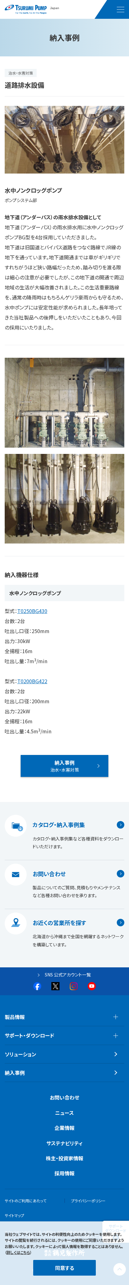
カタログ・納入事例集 (59, 825)
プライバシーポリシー (88, 1200)
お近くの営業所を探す (59, 922)
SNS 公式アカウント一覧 (68, 974)
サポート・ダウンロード (29, 1035)
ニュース (64, 1112)
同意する (64, 1268)
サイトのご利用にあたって (25, 1200)
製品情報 (15, 1017)
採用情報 (64, 1173)
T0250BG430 (32, 611)
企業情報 (64, 1128)
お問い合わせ (49, 873)
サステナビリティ (64, 1143)
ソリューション (20, 1054)
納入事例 (64, 766)
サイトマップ (14, 1215)
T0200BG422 (32, 681)
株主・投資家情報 (64, 1158)
